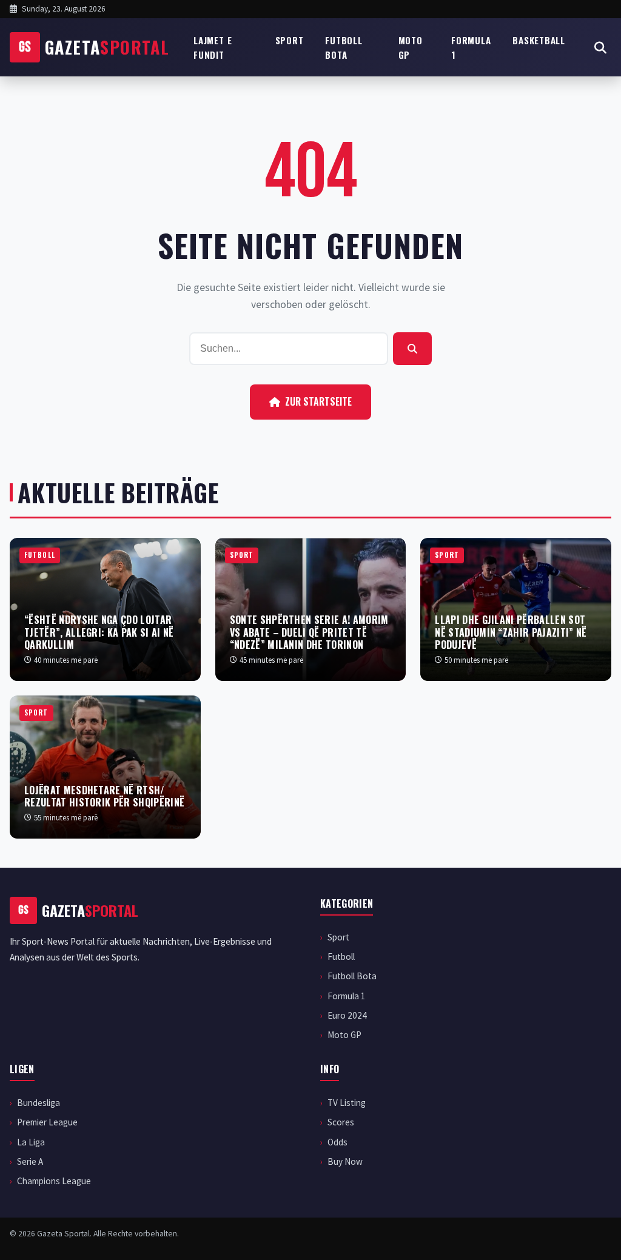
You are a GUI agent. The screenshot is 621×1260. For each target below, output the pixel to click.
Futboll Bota (343, 47)
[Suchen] (412, 348)
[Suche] (600, 47)
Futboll (341, 956)
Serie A (30, 1161)
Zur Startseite (318, 401)
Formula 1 (471, 47)
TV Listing (346, 1102)
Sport (289, 40)
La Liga (31, 1142)
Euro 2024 (347, 1015)
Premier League (47, 1122)
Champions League (54, 1181)
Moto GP (410, 47)
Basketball (538, 40)
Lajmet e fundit (212, 47)
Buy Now (345, 1161)
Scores (340, 1122)
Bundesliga (38, 1102)
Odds (337, 1142)
